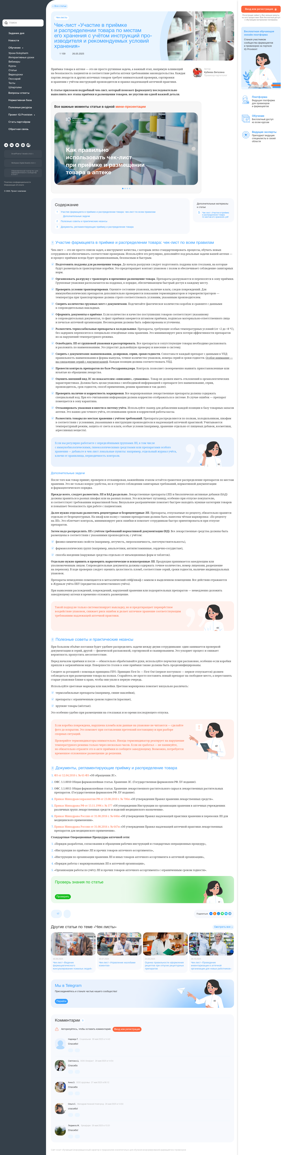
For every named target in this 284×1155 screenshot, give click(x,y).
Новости (13, 40)
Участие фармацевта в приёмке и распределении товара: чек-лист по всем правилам (108, 212)
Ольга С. (72, 1104)
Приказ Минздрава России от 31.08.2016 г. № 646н (87, 816)
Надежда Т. (73, 1039)
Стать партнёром (19, 122)
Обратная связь (18, 129)
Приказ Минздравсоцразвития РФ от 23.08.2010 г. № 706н (92, 799)
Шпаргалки (15, 87)
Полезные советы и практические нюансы (84, 221)
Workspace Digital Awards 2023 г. (23, 163)
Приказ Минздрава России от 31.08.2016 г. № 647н (87, 826)
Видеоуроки (16, 75)
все (222, 927)
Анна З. (71, 1082)
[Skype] (226, 914)
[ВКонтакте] (211, 914)
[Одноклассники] (214, 914)
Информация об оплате (14, 185)
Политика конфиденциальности (17, 182)
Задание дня (16, 33)
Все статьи (60, 6)
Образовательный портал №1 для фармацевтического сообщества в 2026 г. (24, 172)
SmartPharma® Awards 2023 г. (22, 154)
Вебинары (14, 62)
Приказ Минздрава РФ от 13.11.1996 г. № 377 (83, 805)
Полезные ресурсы (20, 107)
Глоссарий (14, 79)
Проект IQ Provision (20, 115)
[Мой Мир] (218, 914)
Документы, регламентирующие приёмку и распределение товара (97, 227)
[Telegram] (229, 914)
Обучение (14, 48)
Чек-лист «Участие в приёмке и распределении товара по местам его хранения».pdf (215, 215)
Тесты (12, 83)
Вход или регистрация (127, 1029)
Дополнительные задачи (76, 216)
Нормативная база (20, 100)
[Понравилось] (70, 1050)
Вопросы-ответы (18, 93)
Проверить (63, 897)
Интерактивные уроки (21, 57)
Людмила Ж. (74, 1126)
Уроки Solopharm (18, 53)
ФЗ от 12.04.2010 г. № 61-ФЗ (71, 775)
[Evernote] (222, 914)
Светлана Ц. (73, 1061)
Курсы (12, 66)
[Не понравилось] (67, 914)
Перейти (61, 1001)
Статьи (13, 70)
